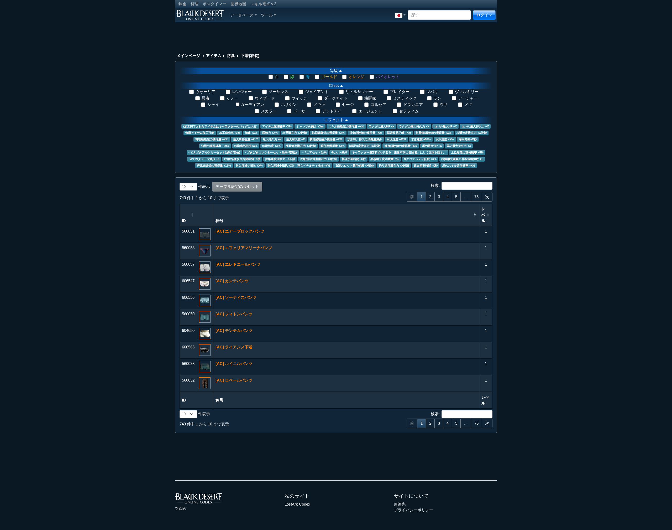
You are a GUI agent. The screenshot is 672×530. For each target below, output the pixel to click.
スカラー (269, 111)
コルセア (378, 104)
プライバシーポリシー (413, 510)
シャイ (213, 104)
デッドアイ (332, 111)
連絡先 (400, 504)
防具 (231, 55)
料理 (194, 4)
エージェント (370, 111)
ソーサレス (278, 91)
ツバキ (432, 91)
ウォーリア (205, 91)
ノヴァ (319, 104)
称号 (219, 220)
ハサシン (289, 104)
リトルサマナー (359, 91)
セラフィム (409, 111)
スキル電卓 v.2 (263, 4)
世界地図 (238, 4)
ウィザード (265, 98)
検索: (435, 185)
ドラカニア (413, 104)
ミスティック (405, 98)
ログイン (484, 15)
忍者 (205, 98)
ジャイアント (317, 91)
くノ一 (232, 98)
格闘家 (370, 98)
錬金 (182, 4)
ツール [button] (267, 15)
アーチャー (468, 98)
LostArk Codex (297, 504)
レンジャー (242, 91)
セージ (348, 104)
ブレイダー (400, 91)
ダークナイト (336, 98)
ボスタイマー (214, 4)
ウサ (444, 104)
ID (184, 220)
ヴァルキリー (467, 91)
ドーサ (299, 111)
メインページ (188, 55)
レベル (483, 215)
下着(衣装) (250, 55)
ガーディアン (252, 104)
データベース (242, 15)
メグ (468, 104)
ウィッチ (299, 98)
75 (476, 196)
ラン (437, 98)
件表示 (203, 186)
